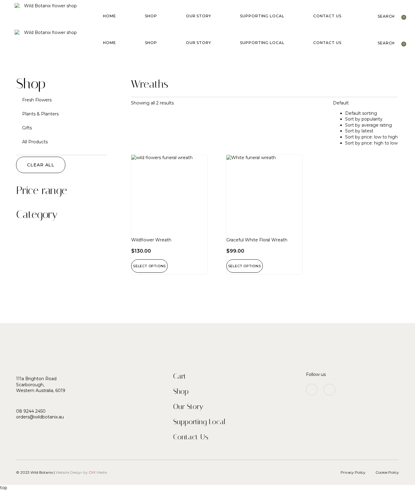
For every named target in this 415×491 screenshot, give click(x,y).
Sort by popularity (363, 119)
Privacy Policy (353, 472)
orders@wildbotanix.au (40, 417)
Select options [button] (149, 266)
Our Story (198, 16)
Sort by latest (359, 131)
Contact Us (327, 16)
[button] (386, 16)
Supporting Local (262, 16)
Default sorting (361, 113)
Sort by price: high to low (371, 143)
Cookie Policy (387, 472)
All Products (35, 142)
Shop (151, 16)
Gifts (27, 128)
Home (109, 16)
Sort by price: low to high (371, 137)
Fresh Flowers (37, 100)
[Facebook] (329, 389)
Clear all (40, 165)
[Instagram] (311, 389)
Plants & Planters (40, 114)
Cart (179, 376)
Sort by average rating (368, 125)
